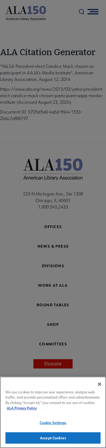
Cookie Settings (53, 422)
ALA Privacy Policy (22, 408)
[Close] (99, 384)
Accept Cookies (53, 438)
